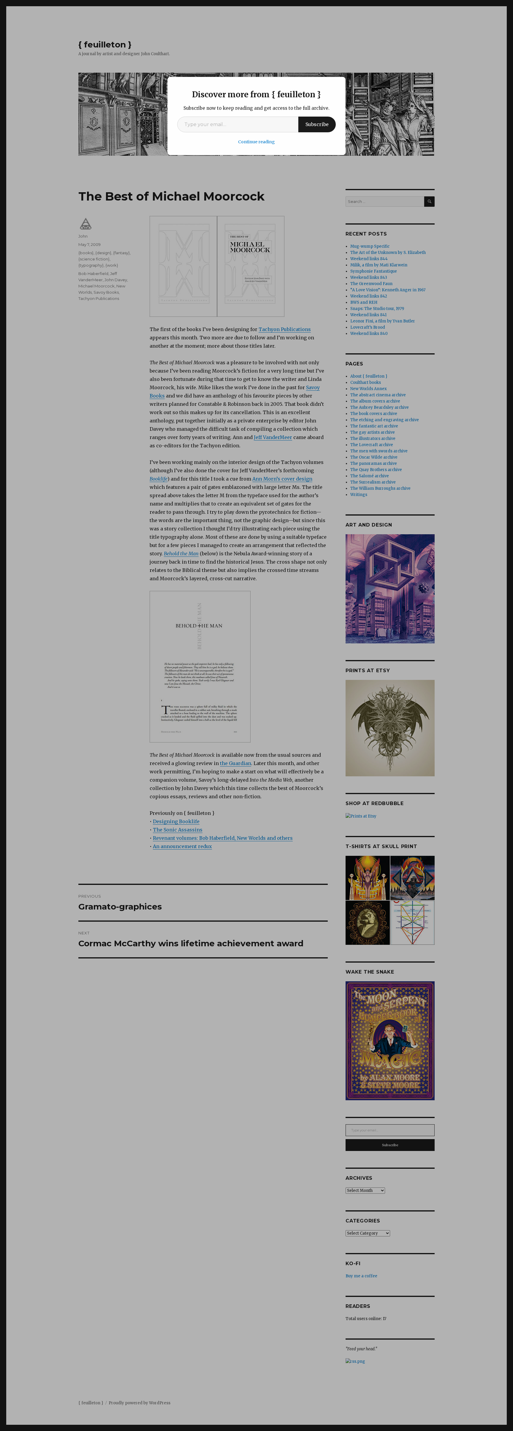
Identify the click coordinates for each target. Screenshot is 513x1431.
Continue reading (256, 141)
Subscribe (317, 124)
